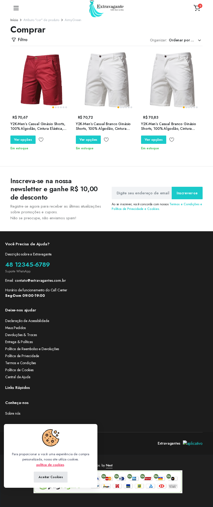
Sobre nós (12, 413)
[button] (197, 8)
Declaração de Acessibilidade (27, 320)
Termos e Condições (20, 362)
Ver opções (23, 139)
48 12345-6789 (27, 264)
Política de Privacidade (22, 355)
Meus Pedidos (15, 327)
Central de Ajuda (17, 377)
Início (14, 20)
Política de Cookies (19, 370)
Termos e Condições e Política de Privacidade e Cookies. (157, 206)
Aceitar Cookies (50, 477)
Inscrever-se (187, 193)
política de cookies (50, 464)
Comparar (68, 64)
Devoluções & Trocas (21, 334)
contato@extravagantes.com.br (40, 280)
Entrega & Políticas (19, 341)
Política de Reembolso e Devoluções (32, 348)
